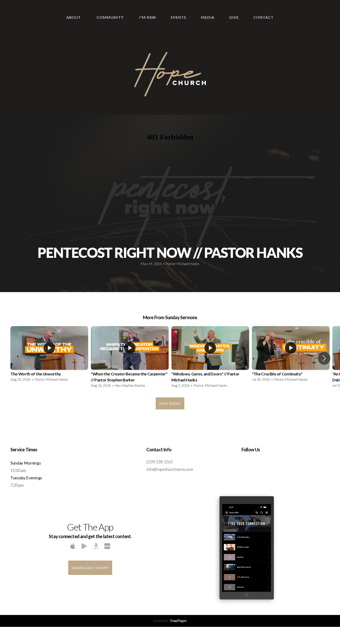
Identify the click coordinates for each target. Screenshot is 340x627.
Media (207, 17)
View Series (170, 403)
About (74, 17)
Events (178, 17)
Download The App (90, 567)
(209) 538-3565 (159, 461)
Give (234, 17)
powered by (170, 621)
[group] (49, 355)
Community (110, 17)
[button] (324, 358)
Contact (263, 17)
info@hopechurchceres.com (169, 469)
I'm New (147, 17)
